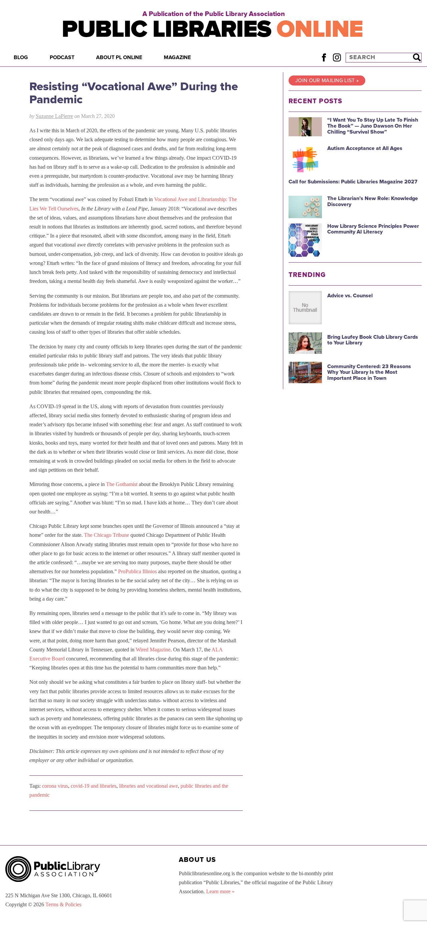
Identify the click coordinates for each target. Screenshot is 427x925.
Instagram (337, 57)
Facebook (324, 57)
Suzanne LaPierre (54, 116)
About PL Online (119, 57)
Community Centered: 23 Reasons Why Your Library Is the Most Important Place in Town (369, 372)
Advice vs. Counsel (350, 295)
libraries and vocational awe (148, 786)
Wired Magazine (153, 649)
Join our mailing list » (327, 80)
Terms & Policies (63, 904)
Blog (21, 57)
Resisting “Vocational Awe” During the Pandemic (133, 93)
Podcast (62, 57)
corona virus (55, 786)
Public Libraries (212, 29)
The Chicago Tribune (106, 535)
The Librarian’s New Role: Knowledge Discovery (372, 201)
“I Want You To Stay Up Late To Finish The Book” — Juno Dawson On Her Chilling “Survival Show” (372, 126)
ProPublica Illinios (137, 571)
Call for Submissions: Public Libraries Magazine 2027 (353, 181)
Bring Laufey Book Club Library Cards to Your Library (372, 340)
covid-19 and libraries (93, 786)
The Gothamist (121, 484)
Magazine (177, 57)
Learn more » (220, 891)
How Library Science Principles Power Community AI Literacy (373, 229)
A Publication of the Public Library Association (213, 14)
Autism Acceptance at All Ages (364, 148)
